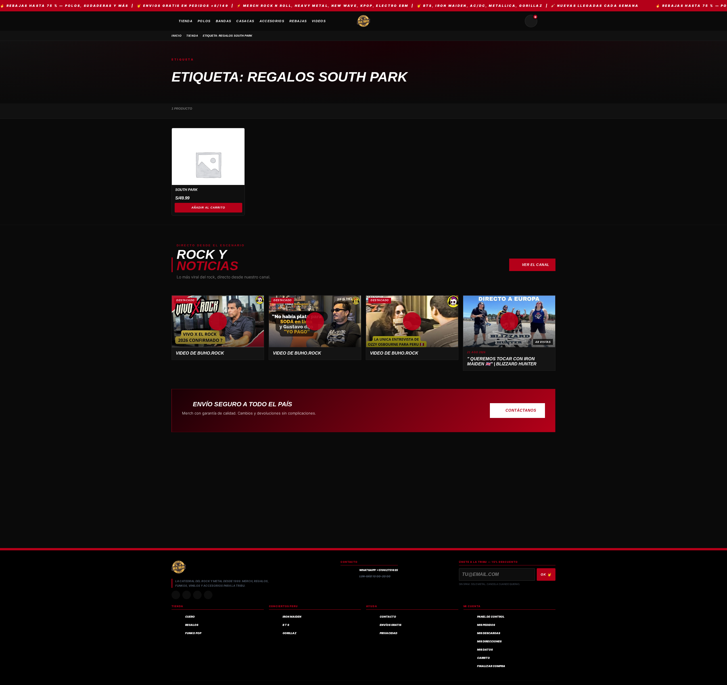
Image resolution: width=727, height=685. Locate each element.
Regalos (191, 624)
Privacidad (388, 633)
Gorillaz (289, 633)
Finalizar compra (491, 666)
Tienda (192, 35)
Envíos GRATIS (390, 624)
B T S (286, 624)
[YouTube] (208, 595)
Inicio (177, 35)
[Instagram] (176, 595)
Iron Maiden (292, 616)
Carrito (483, 657)
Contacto (388, 616)
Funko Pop (193, 633)
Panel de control (490, 616)
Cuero (190, 616)
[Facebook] (197, 595)
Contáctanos (520, 410)
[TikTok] (186, 595)
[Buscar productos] (517, 21)
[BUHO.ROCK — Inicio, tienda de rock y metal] (363, 21)
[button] (218, 321)
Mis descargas (488, 633)
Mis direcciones (489, 641)
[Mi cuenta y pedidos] (544, 21)
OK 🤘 (546, 574)
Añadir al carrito (208, 207)
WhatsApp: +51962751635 (378, 570)
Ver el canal (535, 265)
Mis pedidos (486, 624)
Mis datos (485, 649)
